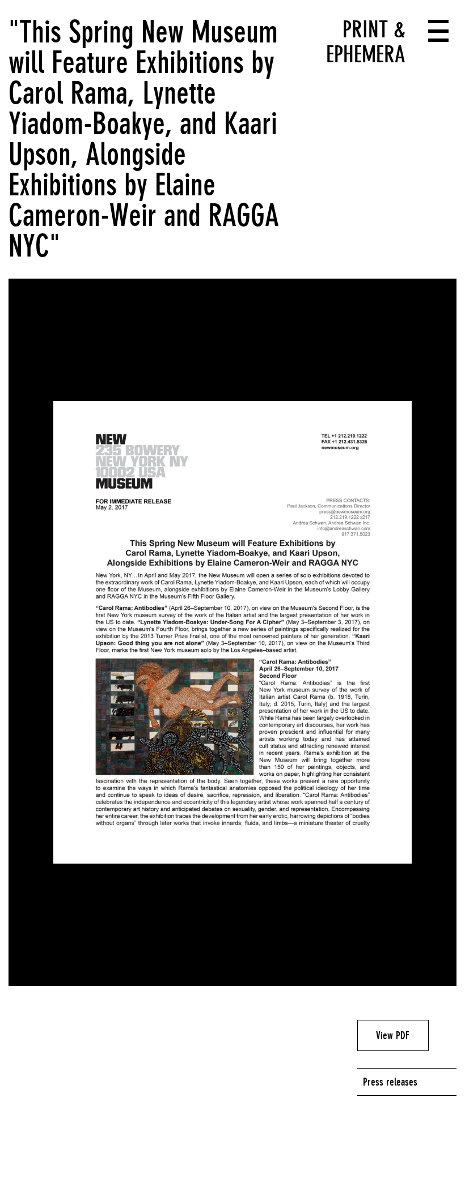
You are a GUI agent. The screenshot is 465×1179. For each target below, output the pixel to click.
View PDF (392, 1035)
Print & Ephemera (365, 41)
